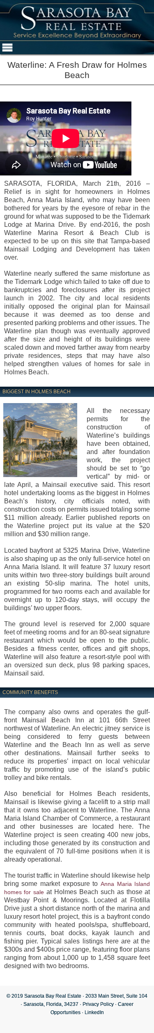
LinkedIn (94, 1012)
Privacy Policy (98, 1004)
